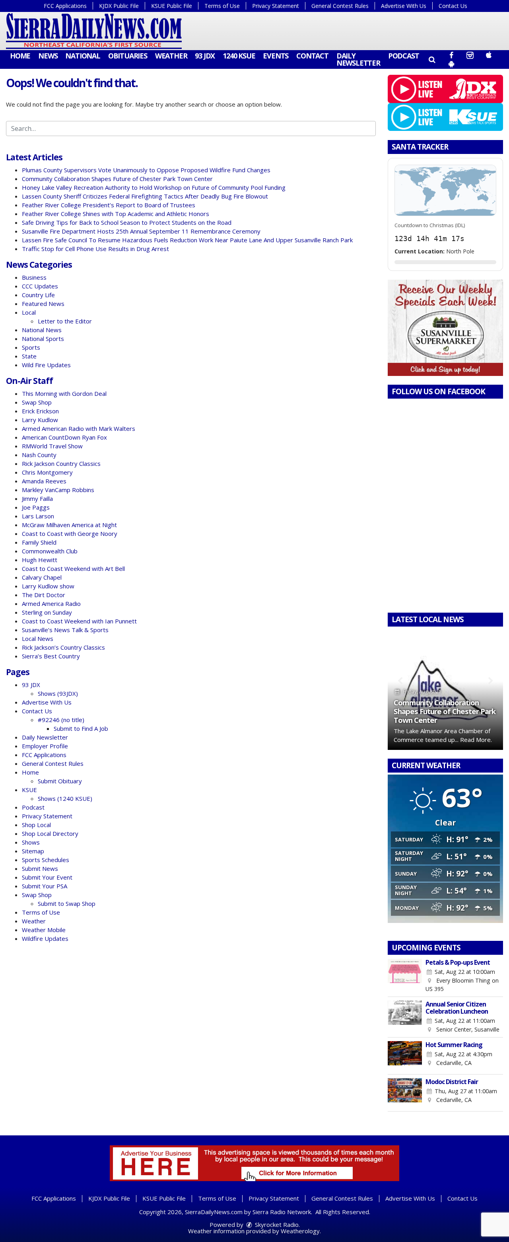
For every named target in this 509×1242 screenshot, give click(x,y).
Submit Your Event (47, 877)
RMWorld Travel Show (52, 446)
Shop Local (36, 825)
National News (42, 330)
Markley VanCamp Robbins (58, 490)
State (29, 356)
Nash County (39, 455)
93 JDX (205, 55)
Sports (31, 347)
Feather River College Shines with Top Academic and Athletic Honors (115, 214)
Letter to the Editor (65, 321)
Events (275, 55)
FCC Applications (65, 6)
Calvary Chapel (42, 577)
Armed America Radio (51, 603)
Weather (171, 55)
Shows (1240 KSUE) (65, 798)
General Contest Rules (340, 6)
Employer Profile (45, 746)
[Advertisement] (445, 328)
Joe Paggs (36, 507)
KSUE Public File (171, 6)
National (82, 55)
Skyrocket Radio (276, 1224)
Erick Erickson (40, 411)
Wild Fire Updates (46, 365)
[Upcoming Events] (405, 976)
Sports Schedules (45, 860)
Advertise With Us (403, 6)
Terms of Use (222, 6)
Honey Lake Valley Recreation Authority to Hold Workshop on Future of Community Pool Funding (154, 187)
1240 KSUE (239, 55)
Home (20, 55)
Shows (31, 842)
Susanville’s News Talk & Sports (65, 630)
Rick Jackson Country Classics (61, 463)
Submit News (40, 868)
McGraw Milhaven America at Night (69, 525)
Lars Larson (38, 516)
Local (29, 312)
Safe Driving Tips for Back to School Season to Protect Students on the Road (126, 222)
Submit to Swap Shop (66, 903)
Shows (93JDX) (58, 693)
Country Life (38, 295)
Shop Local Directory (50, 833)
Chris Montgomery (47, 472)
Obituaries (127, 55)
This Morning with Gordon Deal (64, 393)
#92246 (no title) (61, 720)
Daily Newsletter (358, 59)
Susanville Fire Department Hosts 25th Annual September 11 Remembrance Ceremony (141, 231)
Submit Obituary (60, 781)
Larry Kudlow (40, 420)
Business (34, 277)
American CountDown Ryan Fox (64, 437)
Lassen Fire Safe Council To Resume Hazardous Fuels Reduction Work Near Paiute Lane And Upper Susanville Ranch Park (187, 240)
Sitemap (33, 851)
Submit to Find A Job (81, 728)
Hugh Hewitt (39, 560)
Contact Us (453, 6)
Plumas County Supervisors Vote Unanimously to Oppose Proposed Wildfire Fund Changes (146, 170)
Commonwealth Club (50, 551)
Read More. (476, 740)
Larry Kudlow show (48, 586)
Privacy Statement (275, 6)
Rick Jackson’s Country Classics (63, 647)
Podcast (403, 55)
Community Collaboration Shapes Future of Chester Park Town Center (117, 179)
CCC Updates (40, 286)
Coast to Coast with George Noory (69, 533)
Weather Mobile (44, 930)
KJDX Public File (119, 6)
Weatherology (300, 1231)
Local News (37, 638)
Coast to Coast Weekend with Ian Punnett (79, 621)
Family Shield (39, 542)
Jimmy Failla (37, 498)
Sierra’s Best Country (51, 656)
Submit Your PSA (44, 886)
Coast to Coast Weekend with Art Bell (73, 568)
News (47, 55)
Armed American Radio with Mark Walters (78, 428)
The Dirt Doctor (43, 595)
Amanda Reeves (44, 481)
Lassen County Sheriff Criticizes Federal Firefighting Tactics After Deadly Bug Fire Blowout (145, 196)
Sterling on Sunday (47, 612)
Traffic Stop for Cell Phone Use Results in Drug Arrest (95, 249)
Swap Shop (37, 402)
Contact (312, 55)
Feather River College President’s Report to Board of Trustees (108, 205)
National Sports (43, 339)
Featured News (43, 304)
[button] (432, 59)
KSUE (29, 790)
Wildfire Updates (45, 938)
